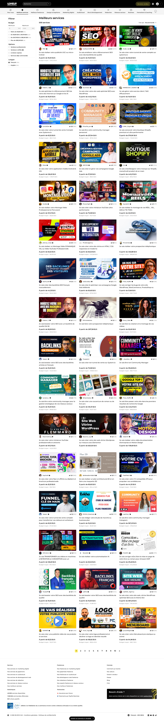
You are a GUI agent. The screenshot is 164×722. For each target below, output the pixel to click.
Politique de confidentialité (47, 715)
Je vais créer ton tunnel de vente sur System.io (97, 363)
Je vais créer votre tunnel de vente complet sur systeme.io (137, 54)
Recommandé (149, 22)
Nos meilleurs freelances (65, 686)
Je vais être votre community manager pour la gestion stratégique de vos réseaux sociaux (57, 403)
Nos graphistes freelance (65, 671)
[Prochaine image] (114, 36)
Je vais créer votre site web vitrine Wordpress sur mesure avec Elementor (96, 441)
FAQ (108, 683)
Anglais (15, 65)
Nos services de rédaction (15, 680)
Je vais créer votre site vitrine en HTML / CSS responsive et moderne (96, 247)
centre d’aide (148, 696)
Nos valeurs (110, 671)
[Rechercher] (49, 4)
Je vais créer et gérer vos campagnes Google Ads (96, 170)
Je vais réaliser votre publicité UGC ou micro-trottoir (56, 54)
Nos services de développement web (19, 677)
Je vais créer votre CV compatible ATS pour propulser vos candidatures (136, 480)
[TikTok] (156, 715)
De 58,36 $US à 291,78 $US (20, 34)
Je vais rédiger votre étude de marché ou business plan (95, 519)
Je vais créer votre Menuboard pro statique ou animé (137, 635)
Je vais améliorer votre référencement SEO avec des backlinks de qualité (96, 54)
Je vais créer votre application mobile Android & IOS (57, 170)
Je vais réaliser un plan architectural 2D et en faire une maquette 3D (96, 480)
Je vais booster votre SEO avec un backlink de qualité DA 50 (56, 325)
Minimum (11, 25)
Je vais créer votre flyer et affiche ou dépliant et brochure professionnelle (57, 480)
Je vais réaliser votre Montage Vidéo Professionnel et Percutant (53, 209)
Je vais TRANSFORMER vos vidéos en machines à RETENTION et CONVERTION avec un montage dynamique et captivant (57, 559)
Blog (108, 680)
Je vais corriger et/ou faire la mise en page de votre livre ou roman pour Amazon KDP (137, 558)
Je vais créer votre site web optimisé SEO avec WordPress (97, 92)
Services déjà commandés (19, 55)
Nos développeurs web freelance (67, 677)
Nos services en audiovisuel (16, 674)
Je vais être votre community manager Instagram (134, 519)
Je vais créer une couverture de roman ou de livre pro (96, 403)
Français (15, 62)
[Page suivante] (119, 651)
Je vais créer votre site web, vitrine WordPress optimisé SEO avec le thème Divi (137, 596)
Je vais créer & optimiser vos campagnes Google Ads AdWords (98, 286)
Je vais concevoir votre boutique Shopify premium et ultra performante (135, 131)
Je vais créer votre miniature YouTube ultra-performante (96, 209)
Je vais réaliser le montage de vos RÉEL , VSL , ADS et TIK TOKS (137, 209)
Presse (109, 677)
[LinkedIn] (148, 715)
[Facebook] (153, 715)
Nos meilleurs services (14, 686)
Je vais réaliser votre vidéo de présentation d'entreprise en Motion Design (136, 441)
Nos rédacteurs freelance (65, 680)
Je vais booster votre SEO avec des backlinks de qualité (57, 596)
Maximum (25, 25)
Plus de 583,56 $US (18, 40)
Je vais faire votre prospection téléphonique (96, 324)
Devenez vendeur (143, 4)
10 (115, 651)
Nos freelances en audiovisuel (66, 674)
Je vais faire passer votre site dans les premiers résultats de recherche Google (137, 403)
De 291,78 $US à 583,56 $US (21, 37)
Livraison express (16, 53)
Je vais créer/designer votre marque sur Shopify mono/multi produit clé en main (138, 170)
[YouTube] (151, 715)
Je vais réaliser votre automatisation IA (94, 556)
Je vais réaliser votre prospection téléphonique (137, 246)
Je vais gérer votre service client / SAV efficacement (134, 92)
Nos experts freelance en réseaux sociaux (70, 683)
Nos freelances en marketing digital (68, 668)
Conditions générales (30, 715)
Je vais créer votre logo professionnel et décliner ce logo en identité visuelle (94, 635)
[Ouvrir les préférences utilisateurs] (160, 4)
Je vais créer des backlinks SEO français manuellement (54, 286)
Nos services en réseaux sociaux (17, 683)
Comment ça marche (113, 668)
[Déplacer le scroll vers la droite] (155, 11)
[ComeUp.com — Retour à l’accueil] (12, 4)
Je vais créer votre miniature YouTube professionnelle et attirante (53, 441)
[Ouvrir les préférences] (153, 4)
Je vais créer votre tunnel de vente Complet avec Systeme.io (56, 131)
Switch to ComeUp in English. (81, 718)
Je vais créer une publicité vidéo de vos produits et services (57, 635)
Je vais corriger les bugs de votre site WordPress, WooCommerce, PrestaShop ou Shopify (136, 287)
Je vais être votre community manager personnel (94, 131)
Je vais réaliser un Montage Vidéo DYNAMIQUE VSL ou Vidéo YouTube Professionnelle (57, 247)
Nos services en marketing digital (18, 668)
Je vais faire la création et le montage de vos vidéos (136, 325)
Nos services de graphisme (16, 671)
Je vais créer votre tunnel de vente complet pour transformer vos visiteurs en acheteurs (56, 519)
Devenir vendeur (112, 674)
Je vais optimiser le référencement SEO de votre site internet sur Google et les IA (55, 92)
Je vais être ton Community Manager (133, 363)
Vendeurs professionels (18, 47)
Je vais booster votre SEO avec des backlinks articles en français (56, 364)
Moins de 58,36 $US (18, 31)
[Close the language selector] (93, 719)
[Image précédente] (81, 36)
